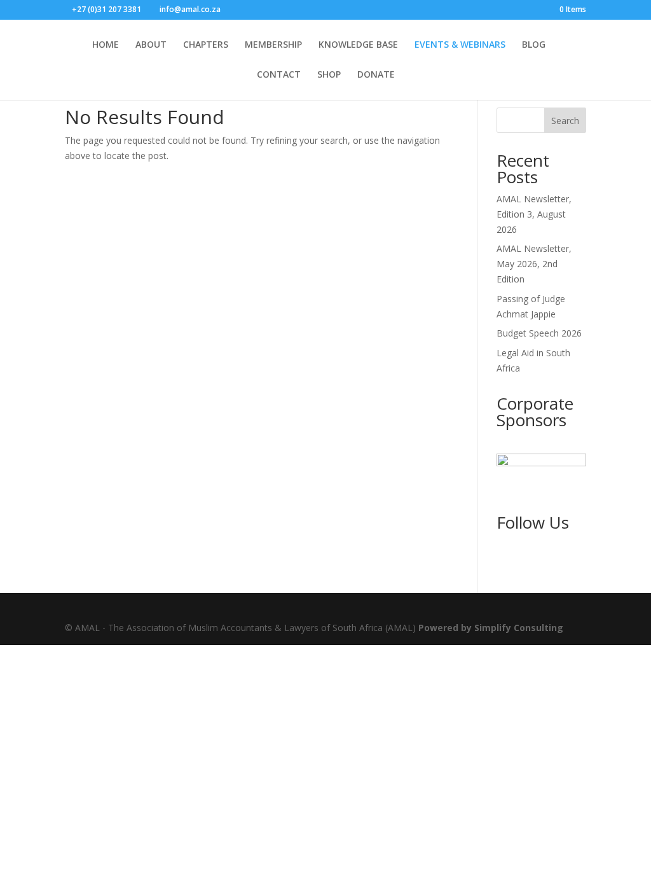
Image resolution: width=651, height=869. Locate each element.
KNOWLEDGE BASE (358, 45)
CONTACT (279, 75)
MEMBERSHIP (273, 45)
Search (565, 121)
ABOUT (151, 45)
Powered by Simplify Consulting (490, 628)
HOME (105, 45)
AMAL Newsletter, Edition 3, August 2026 (534, 214)
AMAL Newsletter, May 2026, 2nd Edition (534, 263)
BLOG (533, 45)
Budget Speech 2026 (539, 333)
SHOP (329, 75)
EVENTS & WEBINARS (460, 45)
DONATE (376, 75)
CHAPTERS (205, 45)
